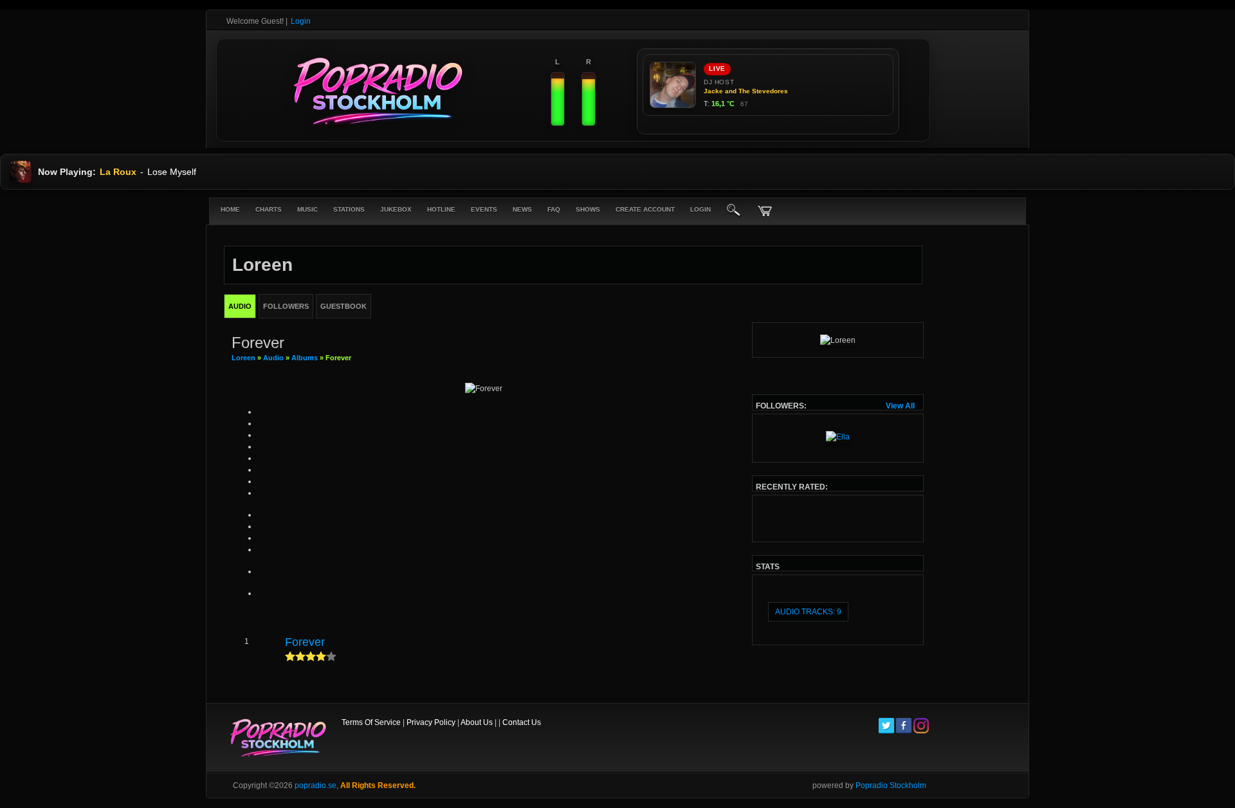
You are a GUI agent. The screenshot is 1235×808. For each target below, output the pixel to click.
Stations (349, 209)
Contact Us (521, 722)
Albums (304, 358)
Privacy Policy (431, 722)
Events (484, 209)
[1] (290, 656)
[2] (295, 656)
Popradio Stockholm (890, 785)
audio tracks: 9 (808, 611)
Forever (305, 642)
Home (230, 209)
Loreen (243, 358)
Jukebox (396, 209)
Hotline (441, 209)
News (522, 209)
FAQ (553, 209)
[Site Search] (733, 211)
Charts (268, 209)
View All (900, 405)
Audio (273, 358)
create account (645, 209)
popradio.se (315, 785)
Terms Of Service (371, 722)
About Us (477, 722)
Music (307, 209)
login (700, 209)
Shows (588, 209)
